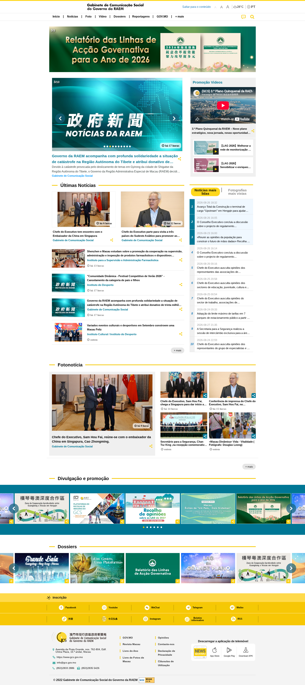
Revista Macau (131, 644)
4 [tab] (154, 527)
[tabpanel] (152, 508)
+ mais (177, 350)
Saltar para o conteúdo (196, 6)
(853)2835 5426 (90, 668)
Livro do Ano (130, 650)
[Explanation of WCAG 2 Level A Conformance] (146, 679)
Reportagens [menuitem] (141, 16)
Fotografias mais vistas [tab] (237, 191)
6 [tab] (161, 527)
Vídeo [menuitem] (103, 16)
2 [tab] (147, 527)
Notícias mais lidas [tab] (205, 191)
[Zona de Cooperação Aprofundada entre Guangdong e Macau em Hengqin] (263, 568)
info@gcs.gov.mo (66, 662)
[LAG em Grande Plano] (208, 568)
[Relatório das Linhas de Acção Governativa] (152, 568)
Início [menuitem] (56, 16)
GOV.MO (128, 637)
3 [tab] (150, 527)
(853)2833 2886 (65, 668)
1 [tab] (143, 527)
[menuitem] (72, 16)
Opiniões (163, 637)
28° (240, 6)
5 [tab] (158, 527)
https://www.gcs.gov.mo (70, 657)
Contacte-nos (166, 644)
